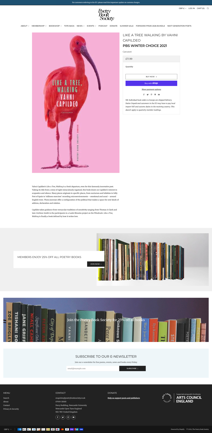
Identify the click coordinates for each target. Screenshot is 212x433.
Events (90, 26)
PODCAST (102, 26)
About (24, 26)
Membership (38, 26)
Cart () (200, 8)
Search (6, 398)
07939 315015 (61, 402)
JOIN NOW (95, 264)
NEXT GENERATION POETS (179, 26)
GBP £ (181, 8)
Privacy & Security (11, 409)
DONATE (113, 26)
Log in (191, 8)
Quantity (129, 66)
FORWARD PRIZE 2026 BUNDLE (150, 26)
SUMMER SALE (126, 26)
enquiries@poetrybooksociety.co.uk (70, 398)
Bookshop (54, 26)
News (79, 26)
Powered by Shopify (177, 429)
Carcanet (127, 51)
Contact (6, 405)
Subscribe (131, 368)
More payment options (151, 89)
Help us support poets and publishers (124, 398)
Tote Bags (69, 26)
